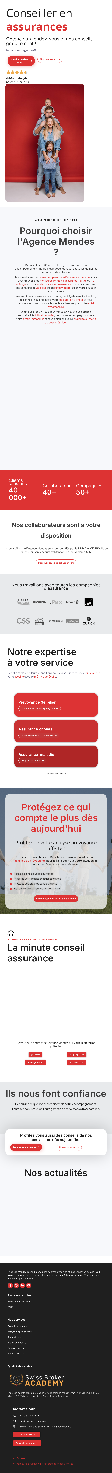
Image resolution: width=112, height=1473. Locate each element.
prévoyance (92, 672)
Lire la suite (16, 1237)
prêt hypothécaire (45, 676)
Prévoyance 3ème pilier (18, 1229)
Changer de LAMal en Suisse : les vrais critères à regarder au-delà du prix (91, 1218)
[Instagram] (16, 1285)
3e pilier (41, 287)
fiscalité (19, 676)
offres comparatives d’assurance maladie (64, 277)
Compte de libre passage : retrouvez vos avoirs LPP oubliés (19, 1218)
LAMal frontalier (44, 315)
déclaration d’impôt (71, 299)
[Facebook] (10, 1285)
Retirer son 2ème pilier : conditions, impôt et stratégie (55, 1214)
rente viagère (62, 287)
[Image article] (20, 1194)
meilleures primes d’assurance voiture (63, 280)
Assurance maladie (88, 1229)
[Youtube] (28, 1285)
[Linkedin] (22, 1285)
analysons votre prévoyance (53, 284)
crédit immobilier (33, 319)
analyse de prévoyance (30, 860)
